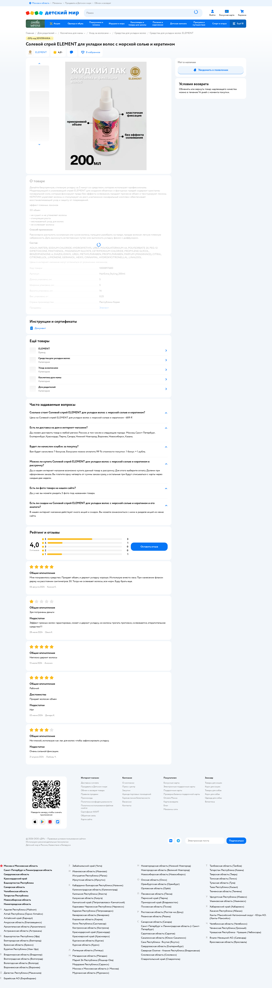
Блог (166, 805)
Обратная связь (88, 815)
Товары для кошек (213, 782)
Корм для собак (212, 794)
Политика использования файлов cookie (97, 806)
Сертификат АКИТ (90, 811)
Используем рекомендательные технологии (47, 842)
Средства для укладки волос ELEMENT (171, 33)
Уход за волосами (99, 33)
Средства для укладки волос (130, 33)
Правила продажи (89, 794)
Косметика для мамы (71, 33)
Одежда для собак (213, 798)
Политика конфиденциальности (96, 801)
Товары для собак (213, 790)
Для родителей (45, 33)
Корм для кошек (212, 786)
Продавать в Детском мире (94, 786)
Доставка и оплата (90, 782)
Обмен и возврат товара (92, 790)
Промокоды (87, 798)
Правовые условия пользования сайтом (66, 838)
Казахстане (53, 845)
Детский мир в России (37, 845)
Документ (40, 328)
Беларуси (66, 845)
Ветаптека (210, 801)
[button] (238, 24)
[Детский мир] (52, 13)
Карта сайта (86, 819)
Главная (30, 33)
